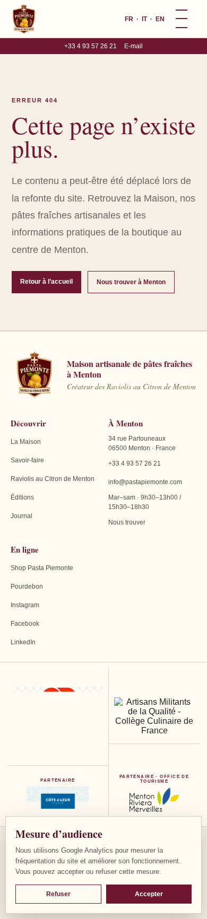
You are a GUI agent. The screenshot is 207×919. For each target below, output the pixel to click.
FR (129, 19)
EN (160, 19)
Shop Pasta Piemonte (42, 568)
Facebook (25, 623)
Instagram (25, 605)
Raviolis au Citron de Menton (52, 479)
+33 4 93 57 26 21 (90, 46)
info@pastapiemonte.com (145, 482)
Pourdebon (27, 586)
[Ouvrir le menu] (181, 19)
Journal (21, 516)
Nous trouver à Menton (131, 282)
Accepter (149, 894)
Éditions (22, 497)
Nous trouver (126, 522)
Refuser (58, 894)
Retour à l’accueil (46, 281)
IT (144, 19)
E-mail (133, 46)
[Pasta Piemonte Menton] (23, 19)
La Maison (26, 442)
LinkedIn (23, 642)
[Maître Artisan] (58, 716)
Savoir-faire (27, 460)
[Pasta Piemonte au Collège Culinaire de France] (154, 716)
